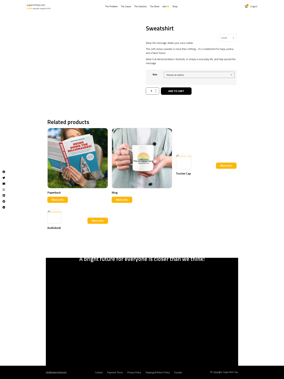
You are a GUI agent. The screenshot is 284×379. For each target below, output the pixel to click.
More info (57, 200)
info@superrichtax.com (56, 372)
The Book (154, 6)
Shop (175, 6)
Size (155, 74)
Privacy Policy (134, 372)
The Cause (126, 6)
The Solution (140, 6)
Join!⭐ (166, 6)
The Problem (111, 6)
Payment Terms (115, 372)
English (254, 6)
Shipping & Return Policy (158, 372)
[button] (3, 172)
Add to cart (176, 91)
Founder (178, 372)
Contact (99, 372)
